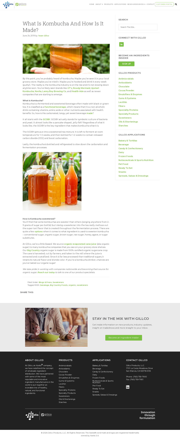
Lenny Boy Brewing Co (54, 91)
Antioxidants (125, 82)
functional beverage (55, 107)
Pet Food (123, 164)
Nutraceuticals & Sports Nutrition (136, 160)
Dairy (121, 152)
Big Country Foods (59, 285)
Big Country (33, 250)
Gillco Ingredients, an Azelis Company (24, 5)
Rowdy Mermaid (81, 88)
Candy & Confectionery (131, 148)
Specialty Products (128, 114)
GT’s (69, 88)
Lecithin (123, 102)
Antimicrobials (126, 79)
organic (72, 285)
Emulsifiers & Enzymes (130, 94)
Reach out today (46, 272)
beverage (44, 285)
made (90, 113)
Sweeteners (58, 282)
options (39, 231)
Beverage (124, 144)
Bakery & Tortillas (128, 141)
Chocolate (124, 86)
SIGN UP (126, 64)
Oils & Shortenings (128, 122)
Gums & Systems (127, 98)
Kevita (38, 91)
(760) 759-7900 (140, 377)
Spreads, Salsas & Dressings (133, 176)
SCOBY (46, 119)
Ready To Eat (125, 168)
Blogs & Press (45, 282)
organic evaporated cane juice (80, 244)
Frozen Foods (126, 156)
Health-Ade (78, 91)
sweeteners (82, 285)
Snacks (122, 172)
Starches (123, 125)
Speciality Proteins (128, 110)
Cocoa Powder (126, 90)
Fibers (122, 106)
